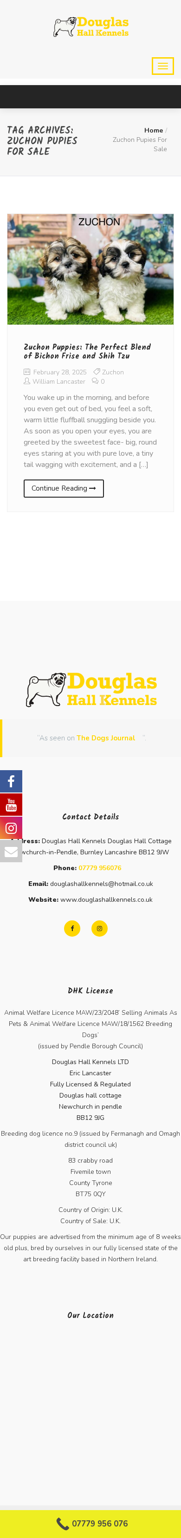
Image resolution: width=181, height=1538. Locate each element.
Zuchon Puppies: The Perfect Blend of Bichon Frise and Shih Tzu (87, 352)
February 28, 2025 (59, 372)
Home (153, 130)
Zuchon (113, 372)
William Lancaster (58, 381)
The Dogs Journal (106, 738)
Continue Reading (60, 488)
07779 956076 (99, 868)
